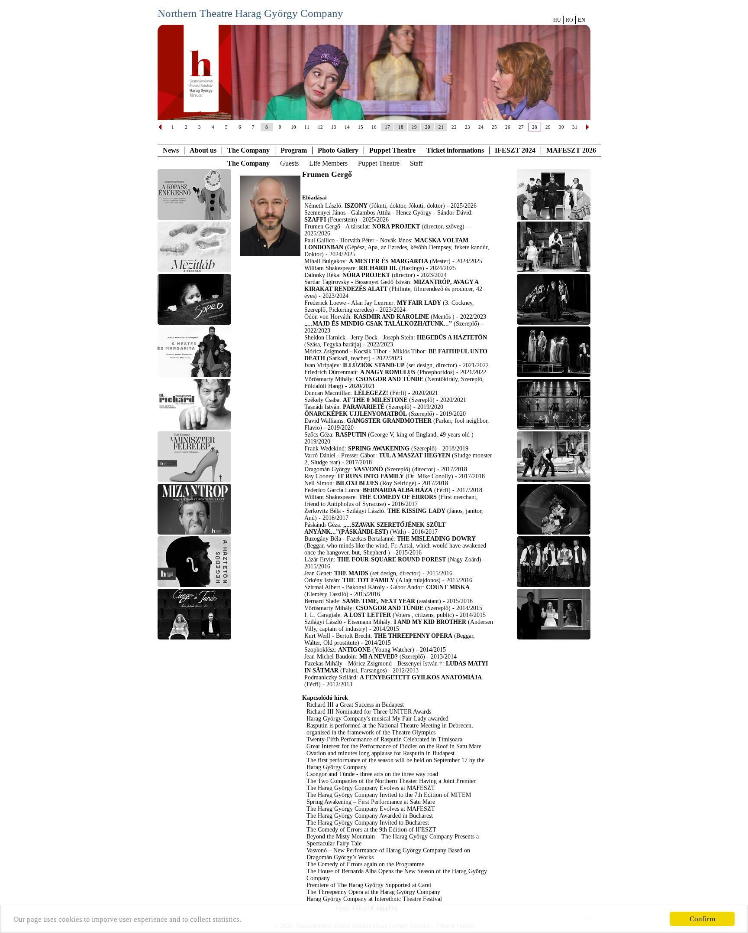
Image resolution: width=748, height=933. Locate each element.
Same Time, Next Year (379, 601)
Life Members (328, 163)
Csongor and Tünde (389, 379)
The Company (248, 150)
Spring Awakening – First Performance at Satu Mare (370, 802)
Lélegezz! (371, 393)
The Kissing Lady (416, 511)
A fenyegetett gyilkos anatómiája (421, 677)
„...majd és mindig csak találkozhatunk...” (378, 323)
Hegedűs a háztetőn (452, 337)
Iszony (356, 205)
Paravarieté (363, 407)
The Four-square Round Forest (392, 559)
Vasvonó (368, 469)
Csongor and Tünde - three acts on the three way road (372, 774)
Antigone (354, 649)
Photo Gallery (338, 150)
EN (581, 20)
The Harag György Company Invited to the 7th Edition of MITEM (388, 795)
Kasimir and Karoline (391, 316)
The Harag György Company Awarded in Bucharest (369, 815)
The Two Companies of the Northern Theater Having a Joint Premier (391, 781)
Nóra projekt (396, 226)
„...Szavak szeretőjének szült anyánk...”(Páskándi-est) (374, 528)
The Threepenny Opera (413, 636)
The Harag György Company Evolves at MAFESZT (370, 788)
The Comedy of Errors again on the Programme (365, 864)
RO (569, 20)
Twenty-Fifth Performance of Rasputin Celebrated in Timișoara (384, 739)
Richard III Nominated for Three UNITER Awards (368, 711)
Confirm (702, 919)
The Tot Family (368, 580)
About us (203, 150)
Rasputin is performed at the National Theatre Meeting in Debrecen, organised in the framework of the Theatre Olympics (389, 729)
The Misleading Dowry (436, 538)
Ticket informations (455, 150)
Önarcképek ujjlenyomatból (355, 414)
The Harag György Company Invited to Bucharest (367, 822)
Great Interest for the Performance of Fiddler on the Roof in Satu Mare (393, 746)
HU (557, 20)
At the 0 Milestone (375, 400)
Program (293, 150)
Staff (416, 163)
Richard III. (378, 268)
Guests (289, 163)
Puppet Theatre (379, 163)
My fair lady (419, 303)
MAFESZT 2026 (571, 150)
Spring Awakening (378, 448)
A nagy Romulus (388, 372)
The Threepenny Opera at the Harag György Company (373, 892)
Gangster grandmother (389, 421)
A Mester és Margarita (388, 261)
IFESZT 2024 (515, 150)
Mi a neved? (378, 656)
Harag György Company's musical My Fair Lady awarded (377, 718)
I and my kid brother (430, 622)
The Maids (351, 573)
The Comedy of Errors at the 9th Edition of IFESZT (371, 829)
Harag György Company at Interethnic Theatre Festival (374, 899)
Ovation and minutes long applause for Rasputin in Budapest (380, 753)
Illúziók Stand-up (374, 365)
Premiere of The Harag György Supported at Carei (368, 885)
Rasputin (350, 434)
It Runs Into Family (371, 476)
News (171, 150)
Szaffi (315, 219)
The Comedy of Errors (398, 497)
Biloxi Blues (357, 483)
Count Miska (448, 587)
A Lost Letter (367, 615)
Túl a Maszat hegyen (414, 455)
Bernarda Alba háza (397, 490)
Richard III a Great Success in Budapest (355, 704)
